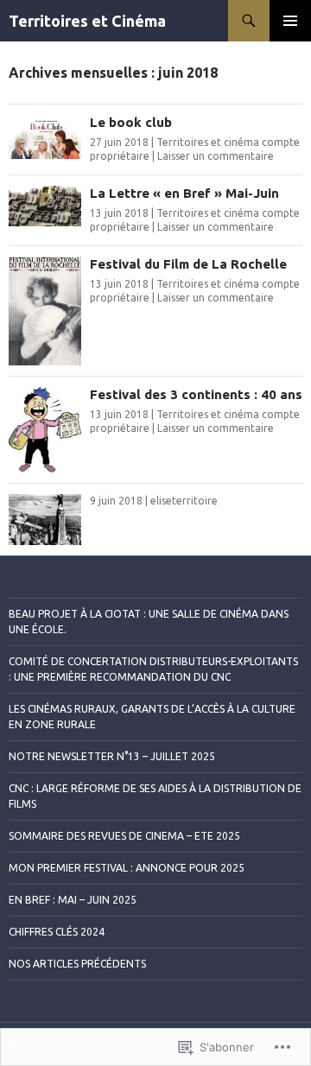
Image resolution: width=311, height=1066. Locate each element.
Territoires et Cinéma (87, 20)
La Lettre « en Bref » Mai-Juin (184, 193)
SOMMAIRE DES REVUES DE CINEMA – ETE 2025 (124, 835)
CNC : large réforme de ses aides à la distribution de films (155, 796)
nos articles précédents (77, 963)
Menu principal (290, 20)
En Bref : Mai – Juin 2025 (72, 899)
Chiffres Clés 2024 (57, 931)
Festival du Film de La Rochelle (188, 264)
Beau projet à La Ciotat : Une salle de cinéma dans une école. (149, 621)
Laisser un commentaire (215, 156)
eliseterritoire (184, 500)
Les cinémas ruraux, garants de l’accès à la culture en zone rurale (152, 716)
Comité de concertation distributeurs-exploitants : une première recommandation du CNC (153, 669)
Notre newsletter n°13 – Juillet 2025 (112, 756)
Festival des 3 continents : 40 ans (196, 394)
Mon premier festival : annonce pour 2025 (126, 867)
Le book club (131, 122)
